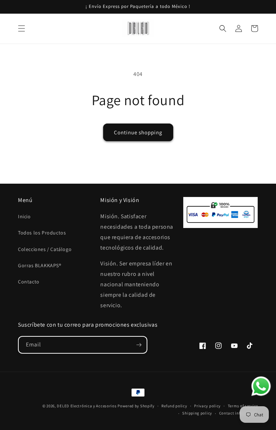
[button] (21, 28)
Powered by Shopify (136, 405)
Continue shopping (138, 132)
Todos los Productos (42, 232)
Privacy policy (207, 405)
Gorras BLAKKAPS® (39, 265)
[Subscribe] (139, 345)
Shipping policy (197, 413)
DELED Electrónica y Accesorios (86, 405)
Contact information (238, 413)
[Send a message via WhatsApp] (261, 386)
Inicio (24, 216)
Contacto (29, 281)
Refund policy (174, 405)
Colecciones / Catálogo (45, 249)
